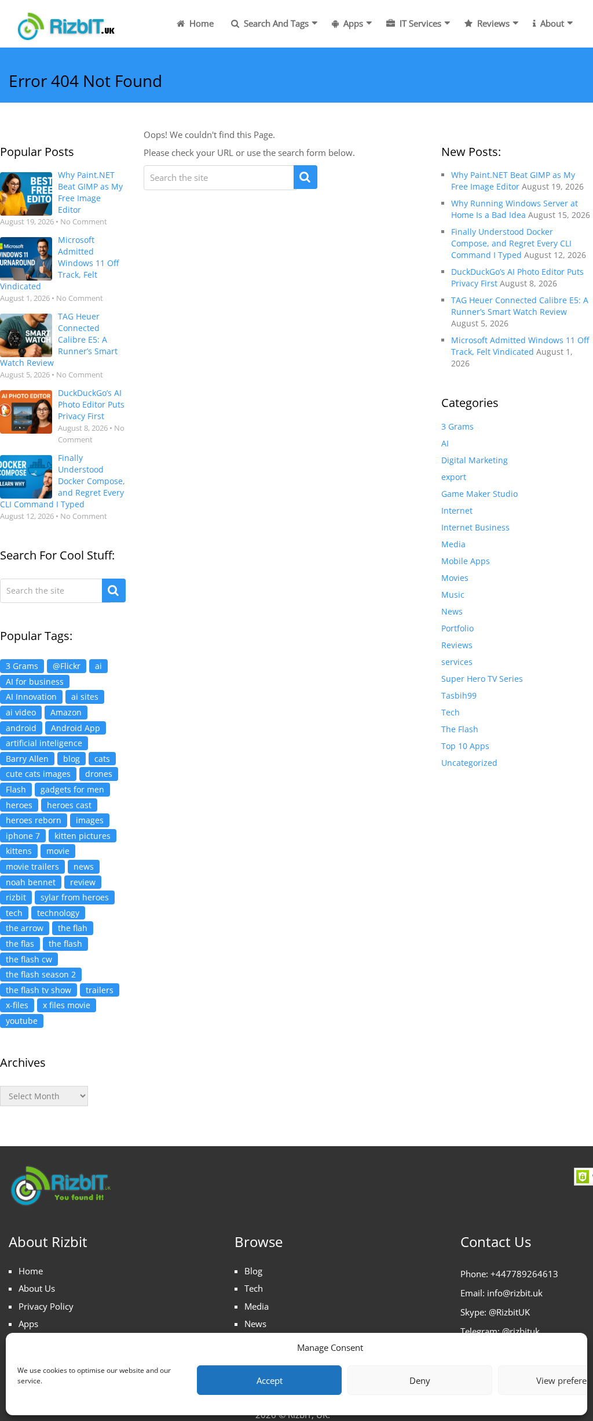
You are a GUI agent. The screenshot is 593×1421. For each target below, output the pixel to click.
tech (14, 912)
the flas (20, 943)
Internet (457, 510)
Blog (253, 1271)
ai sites (84, 696)
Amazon (66, 712)
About (551, 23)
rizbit (16, 897)
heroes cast (69, 805)
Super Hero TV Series (482, 678)
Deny (419, 1380)
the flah (72, 927)
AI (445, 443)
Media (453, 544)
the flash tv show (38, 989)
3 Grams (22, 665)
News (452, 611)
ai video (21, 712)
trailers (100, 989)
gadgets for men (72, 789)
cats (102, 758)
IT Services (419, 23)
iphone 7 (23, 835)
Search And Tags (275, 23)
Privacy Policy (46, 1306)
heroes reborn (33, 820)
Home (200, 23)
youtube (22, 1020)
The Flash (459, 729)
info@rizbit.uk (515, 1293)
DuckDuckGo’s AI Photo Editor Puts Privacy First (91, 404)
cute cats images (38, 773)
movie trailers (32, 866)
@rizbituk (521, 1331)
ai (98, 665)
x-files (17, 1005)
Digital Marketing (474, 460)
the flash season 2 (41, 974)
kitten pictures (82, 835)
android (21, 727)
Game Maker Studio (479, 493)
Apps (352, 23)
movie (57, 850)
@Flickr (66, 665)
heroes (19, 805)
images (90, 820)
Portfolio (457, 628)
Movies (454, 577)
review (83, 882)
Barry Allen (27, 758)
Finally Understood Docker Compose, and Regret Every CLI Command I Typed (62, 481)
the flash (65, 943)
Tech (450, 712)
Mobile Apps (465, 560)
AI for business (35, 681)
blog (71, 758)
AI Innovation (31, 696)
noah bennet (31, 882)
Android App (75, 727)
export (453, 476)
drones (98, 773)
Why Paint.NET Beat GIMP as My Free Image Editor (90, 192)
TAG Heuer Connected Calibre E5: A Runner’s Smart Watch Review (59, 339)
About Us (37, 1288)
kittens (19, 850)
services (457, 661)
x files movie (66, 1005)
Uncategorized (469, 762)
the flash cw (29, 959)
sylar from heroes (75, 897)
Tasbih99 (459, 695)
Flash (16, 789)
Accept (270, 1380)
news (84, 866)
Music (452, 594)
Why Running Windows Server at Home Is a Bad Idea (514, 209)
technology (58, 912)
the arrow (24, 927)
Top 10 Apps (465, 745)
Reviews (492, 23)
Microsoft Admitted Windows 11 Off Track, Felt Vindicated (59, 263)
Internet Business (475, 527)
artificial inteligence (44, 742)
